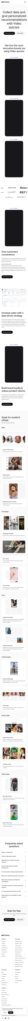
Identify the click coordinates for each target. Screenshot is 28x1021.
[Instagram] (8, 1018)
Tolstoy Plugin (4, 947)
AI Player (3, 943)
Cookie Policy (10, 1010)
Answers (3, 980)
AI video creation (18, 947)
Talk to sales (20, 33)
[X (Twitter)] (3, 1018)
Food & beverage (18, 980)
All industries (17, 972)
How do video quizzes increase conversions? (10, 867)
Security (3, 996)
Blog (2, 972)
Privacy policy (4, 1001)
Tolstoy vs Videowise (19, 962)
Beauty (16, 976)
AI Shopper (4, 945)
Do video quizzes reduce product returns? (12, 872)
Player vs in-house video (20, 958)
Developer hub (4, 982)
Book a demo (4, 992)
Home (16, 982)
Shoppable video (18, 941)
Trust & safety (4, 998)
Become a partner (5, 994)
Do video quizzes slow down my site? (11, 891)
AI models (4, 976)
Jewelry (16, 978)
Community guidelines (6, 1005)
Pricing (3, 954)
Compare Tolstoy (18, 960)
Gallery (3, 978)
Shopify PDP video (19, 966)
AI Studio (3, 941)
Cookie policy (4, 1003)
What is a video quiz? (7, 852)
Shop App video (18, 952)
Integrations (4, 950)
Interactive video (18, 943)
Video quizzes (18, 945)
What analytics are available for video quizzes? (11, 896)
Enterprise (4, 956)
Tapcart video (18, 954)
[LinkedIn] (5, 1018)
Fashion (16, 974)
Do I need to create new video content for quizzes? (12, 886)
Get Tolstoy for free (9, 33)
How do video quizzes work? (9, 856)
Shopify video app (18, 964)
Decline (5, 1012)
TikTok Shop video (18, 956)
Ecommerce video (18, 950)
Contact (3, 990)
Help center (4, 984)
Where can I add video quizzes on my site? (13, 876)
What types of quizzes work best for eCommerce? (11, 880)
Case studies (4, 952)
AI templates (4, 974)
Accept (10, 1012)
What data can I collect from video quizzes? (10, 861)
